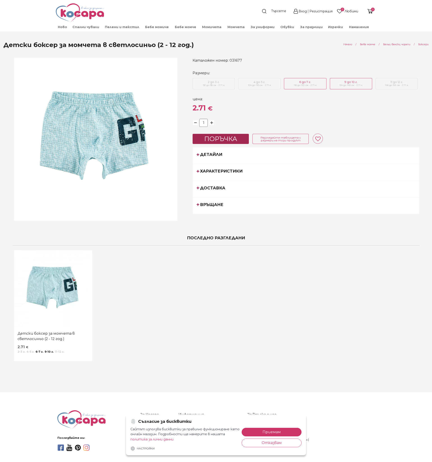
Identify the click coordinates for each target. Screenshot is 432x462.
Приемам (272, 432)
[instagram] (86, 447)
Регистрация (321, 11)
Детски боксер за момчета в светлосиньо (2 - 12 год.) (46, 336)
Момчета (236, 27)
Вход (303, 11)
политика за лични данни (151, 439)
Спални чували (85, 27)
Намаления (359, 27)
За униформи (262, 27)
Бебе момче (185, 27)
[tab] (306, 155)
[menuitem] (62, 27)
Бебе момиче (157, 27)
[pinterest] (77, 447)
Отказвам (272, 443)
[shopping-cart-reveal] (368, 11)
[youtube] (69, 447)
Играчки (335, 27)
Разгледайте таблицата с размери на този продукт (281, 139)
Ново (62, 27)
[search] (276, 11)
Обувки (287, 27)
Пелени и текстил (122, 27)
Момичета (211, 27)
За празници (311, 27)
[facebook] (60, 447)
